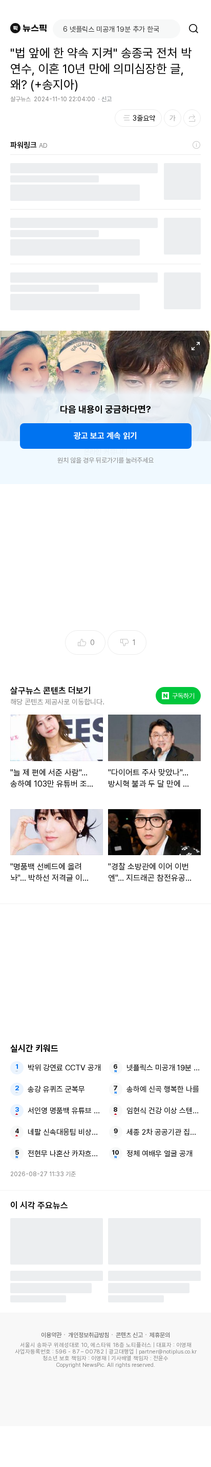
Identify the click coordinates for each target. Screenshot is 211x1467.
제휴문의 (160, 1335)
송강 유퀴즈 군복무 (56, 1089)
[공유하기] (192, 118)
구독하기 (179, 696)
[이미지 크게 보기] (195, 346)
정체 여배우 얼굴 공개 (159, 1153)
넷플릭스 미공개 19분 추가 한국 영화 (163, 1067)
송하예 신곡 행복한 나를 (162, 1089)
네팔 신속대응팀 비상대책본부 (65, 1132)
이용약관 (51, 1335)
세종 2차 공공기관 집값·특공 (163, 1132)
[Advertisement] (105, 1446)
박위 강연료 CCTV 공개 (64, 1067)
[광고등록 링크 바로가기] (197, 145)
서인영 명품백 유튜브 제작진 (65, 1110)
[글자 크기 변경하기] (172, 118)
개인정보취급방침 (88, 1335)
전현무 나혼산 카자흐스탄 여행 (65, 1153)
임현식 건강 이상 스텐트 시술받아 (163, 1110)
